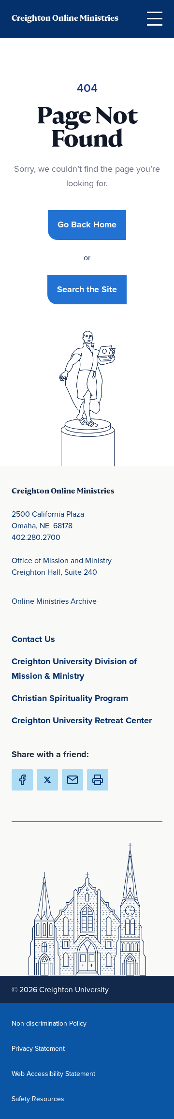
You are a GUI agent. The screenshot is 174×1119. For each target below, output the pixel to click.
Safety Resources (53, 1098)
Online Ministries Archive (54, 601)
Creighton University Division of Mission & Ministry (87, 668)
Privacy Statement (53, 1048)
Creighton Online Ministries (65, 18)
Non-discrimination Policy (53, 1023)
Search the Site (87, 289)
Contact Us (78, 638)
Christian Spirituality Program (87, 697)
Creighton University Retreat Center (87, 720)
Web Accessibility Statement (53, 1073)
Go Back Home (87, 224)
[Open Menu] (154, 18)
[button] (97, 780)
